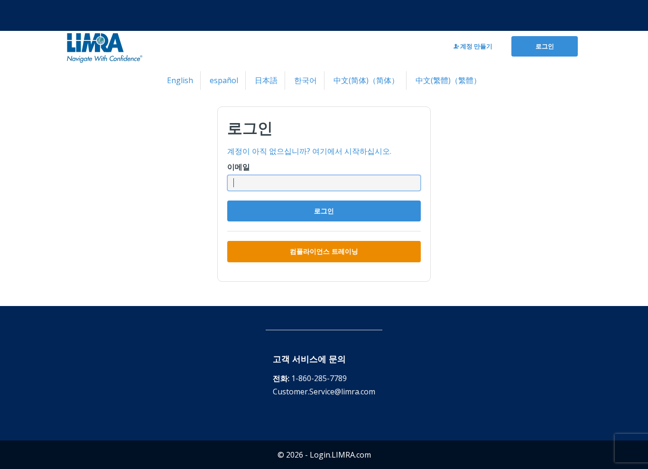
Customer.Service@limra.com (324, 391)
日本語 (266, 80)
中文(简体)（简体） (366, 80)
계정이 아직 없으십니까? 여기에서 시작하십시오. (309, 151)
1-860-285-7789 (319, 378)
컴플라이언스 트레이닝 (324, 251)
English (180, 80)
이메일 (238, 167)
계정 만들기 (475, 46)
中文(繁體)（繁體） (448, 80)
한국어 (305, 80)
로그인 (545, 46)
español (224, 80)
